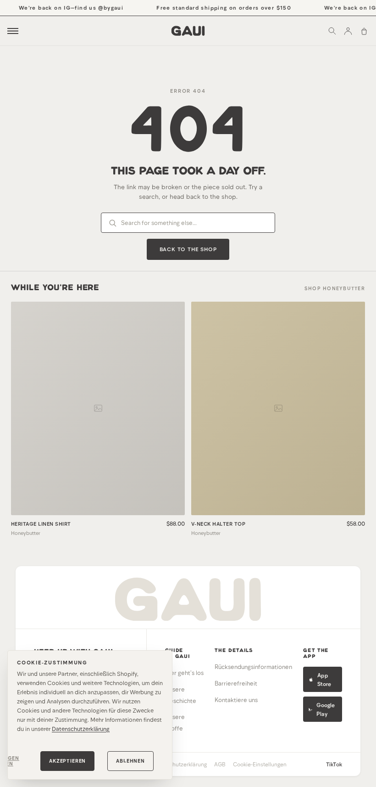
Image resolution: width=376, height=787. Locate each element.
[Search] (332, 30)
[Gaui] (188, 31)
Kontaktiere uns (236, 699)
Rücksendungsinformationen (253, 666)
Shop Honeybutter (334, 288)
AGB (220, 764)
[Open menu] (12, 31)
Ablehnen (130, 761)
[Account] (348, 30)
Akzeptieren (67, 761)
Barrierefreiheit (236, 683)
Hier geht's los (184, 672)
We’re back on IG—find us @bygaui (66, 7)
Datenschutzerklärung (81, 728)
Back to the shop (188, 249)
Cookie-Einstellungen (260, 764)
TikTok (334, 764)
